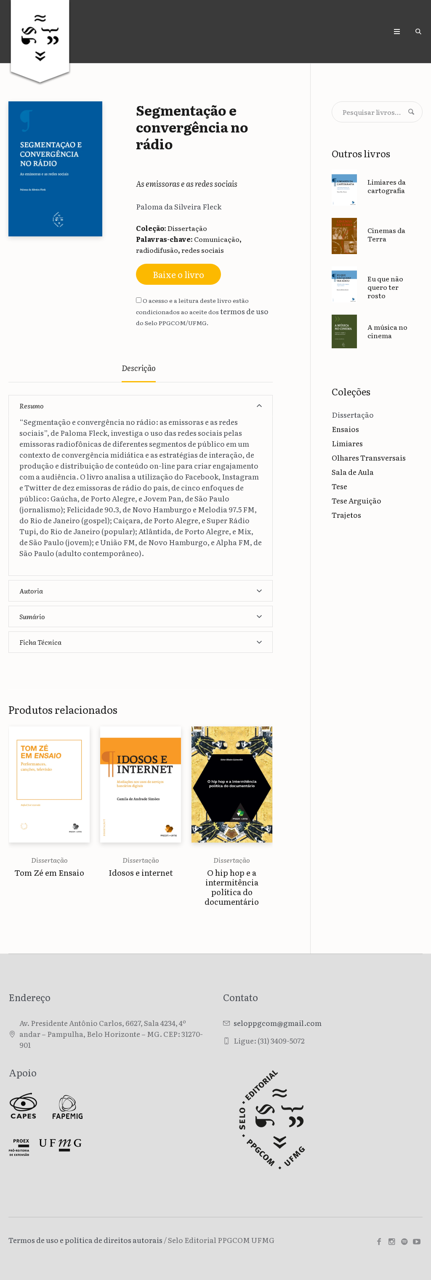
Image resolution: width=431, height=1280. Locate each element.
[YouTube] (416, 1241)
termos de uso (244, 311)
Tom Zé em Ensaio (49, 872)
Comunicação (216, 239)
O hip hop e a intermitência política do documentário (232, 887)
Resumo (31, 405)
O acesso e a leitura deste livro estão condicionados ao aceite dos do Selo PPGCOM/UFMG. (202, 311)
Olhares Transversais (369, 457)
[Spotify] (404, 1241)
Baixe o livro (178, 274)
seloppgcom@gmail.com (278, 1023)
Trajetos (346, 514)
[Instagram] (391, 1241)
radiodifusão (157, 250)
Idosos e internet (141, 872)
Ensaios (345, 429)
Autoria (31, 591)
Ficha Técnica (40, 642)
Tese (339, 486)
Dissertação (187, 228)
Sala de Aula (353, 471)
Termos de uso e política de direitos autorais (85, 1240)
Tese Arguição (356, 500)
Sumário (32, 616)
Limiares (347, 443)
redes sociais (202, 250)
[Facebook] (378, 1241)
